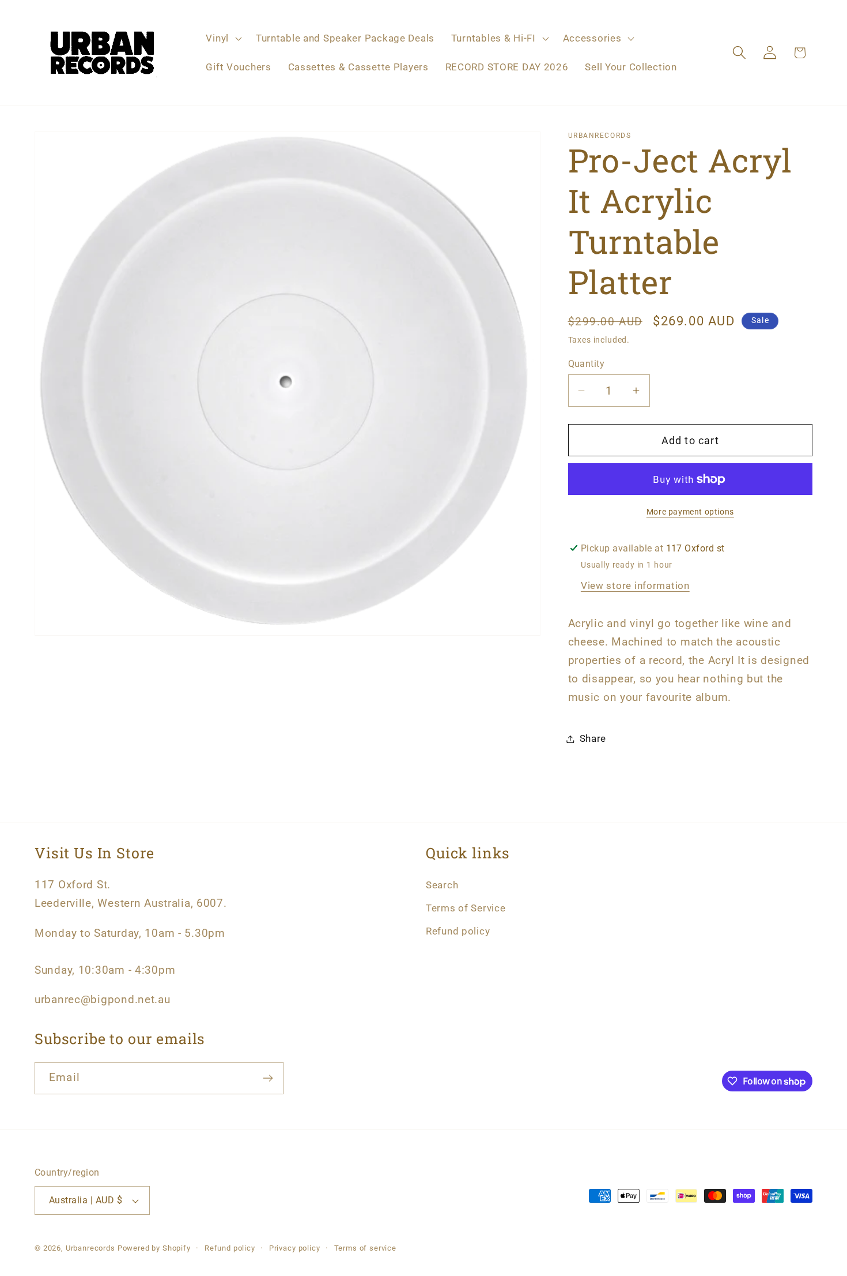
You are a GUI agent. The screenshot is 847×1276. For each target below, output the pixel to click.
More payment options (690, 512)
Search (442, 885)
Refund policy (458, 931)
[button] (222, 38)
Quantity (586, 364)
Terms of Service (466, 908)
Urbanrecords (90, 1248)
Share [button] (593, 738)
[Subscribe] (267, 1078)
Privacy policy (294, 1248)
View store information (635, 585)
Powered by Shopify (154, 1248)
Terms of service (365, 1248)
